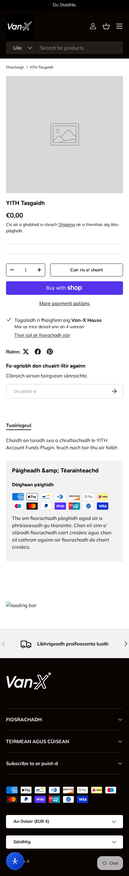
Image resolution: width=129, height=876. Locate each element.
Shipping (66, 224)
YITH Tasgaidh (41, 67)
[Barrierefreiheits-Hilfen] (15, 861)
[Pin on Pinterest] (50, 352)
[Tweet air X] (26, 352)
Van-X (24, 861)
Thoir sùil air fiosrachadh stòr (42, 335)
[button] (106, 26)
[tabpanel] (64, 444)
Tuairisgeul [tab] (18, 425)
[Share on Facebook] (38, 352)
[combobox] (64, 47)
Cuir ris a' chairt (86, 270)
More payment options (64, 303)
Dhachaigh (15, 67)
